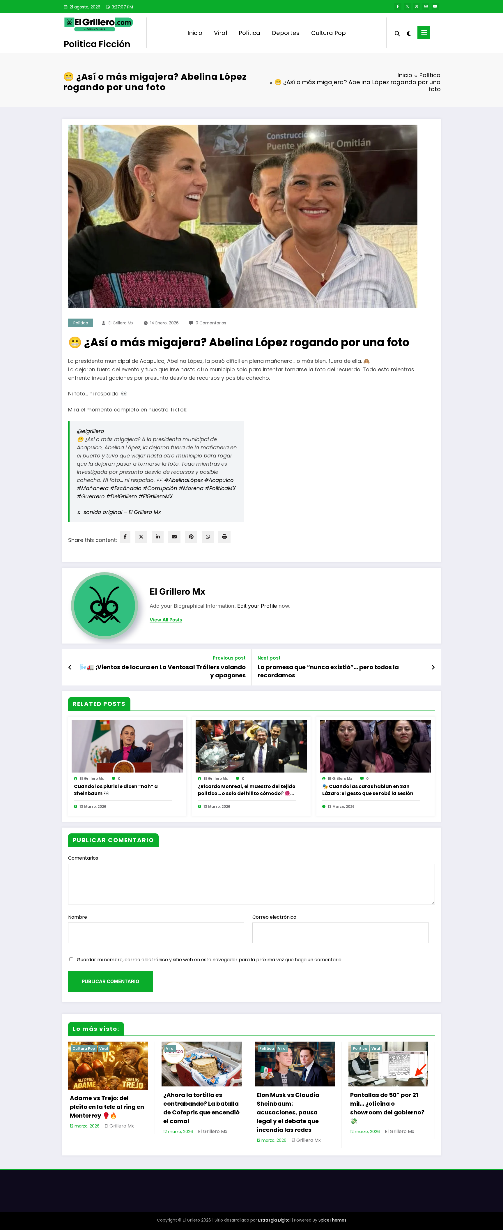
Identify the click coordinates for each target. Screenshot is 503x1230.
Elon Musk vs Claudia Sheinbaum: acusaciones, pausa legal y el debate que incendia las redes (288, 1112)
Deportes (286, 33)
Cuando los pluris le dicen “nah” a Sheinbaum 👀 (116, 790)
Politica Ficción (97, 44)
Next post (269, 658)
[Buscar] (397, 33)
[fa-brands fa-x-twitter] (407, 6)
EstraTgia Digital (274, 1220)
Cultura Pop (328, 33)
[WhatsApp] (208, 537)
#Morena (191, 488)
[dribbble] (416, 6)
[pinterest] (191, 537)
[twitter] (141, 537)
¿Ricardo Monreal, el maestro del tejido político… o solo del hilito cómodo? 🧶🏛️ (246, 790)
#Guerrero (91, 496)
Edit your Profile (257, 606)
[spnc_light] (409, 33)
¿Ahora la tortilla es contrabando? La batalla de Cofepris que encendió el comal (201, 1108)
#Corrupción (160, 488)
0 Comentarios (211, 323)
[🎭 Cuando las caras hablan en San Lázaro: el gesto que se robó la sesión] (375, 746)
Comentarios (83, 858)
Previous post (229, 658)
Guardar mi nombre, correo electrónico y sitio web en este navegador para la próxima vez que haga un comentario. (209, 959)
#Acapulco (219, 480)
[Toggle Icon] (423, 32)
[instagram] (425, 6)
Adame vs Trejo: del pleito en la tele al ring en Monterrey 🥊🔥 (107, 1107)
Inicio (194, 33)
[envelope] (174, 537)
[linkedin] (158, 537)
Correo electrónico (274, 917)
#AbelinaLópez (183, 480)
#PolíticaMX (220, 488)
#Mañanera (93, 488)
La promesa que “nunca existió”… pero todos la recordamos (328, 671)
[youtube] (435, 6)
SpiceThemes (332, 1220)
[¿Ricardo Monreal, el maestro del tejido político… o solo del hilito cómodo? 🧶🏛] (251, 746)
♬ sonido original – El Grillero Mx (119, 512)
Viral (220, 33)
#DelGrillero (121, 496)
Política (249, 33)
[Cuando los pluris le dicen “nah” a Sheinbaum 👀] (127, 746)
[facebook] (125, 537)
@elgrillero (90, 431)
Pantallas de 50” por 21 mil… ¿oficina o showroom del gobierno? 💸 (387, 1108)
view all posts (166, 620)
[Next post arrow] (433, 667)
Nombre (77, 917)
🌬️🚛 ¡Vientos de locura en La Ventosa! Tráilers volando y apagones (162, 671)
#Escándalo (125, 488)
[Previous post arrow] (70, 667)
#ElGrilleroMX (156, 496)
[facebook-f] (397, 6)
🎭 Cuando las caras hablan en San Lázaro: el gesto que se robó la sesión (367, 790)
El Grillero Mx (121, 323)
